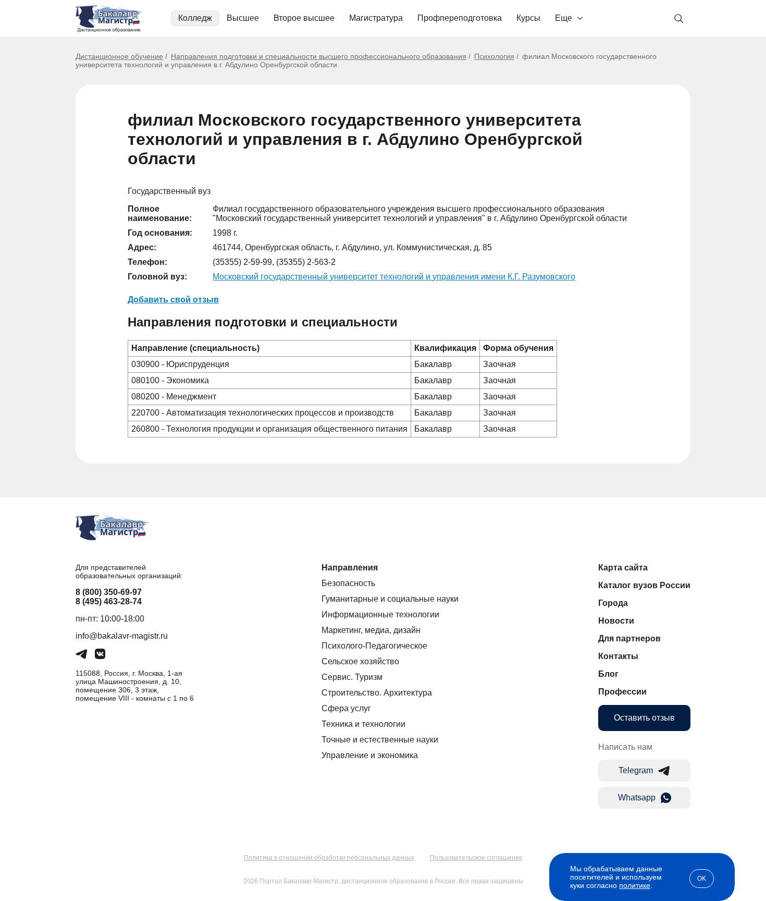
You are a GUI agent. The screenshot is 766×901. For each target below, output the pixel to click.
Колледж (195, 18)
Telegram (636, 770)
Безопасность (348, 583)
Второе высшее (304, 18)
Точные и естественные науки (380, 739)
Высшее (243, 18)
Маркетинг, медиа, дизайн (371, 630)
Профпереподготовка (459, 18)
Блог (608, 673)
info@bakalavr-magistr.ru (122, 635)
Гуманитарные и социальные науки (390, 598)
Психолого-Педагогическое (374, 645)
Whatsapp (637, 797)
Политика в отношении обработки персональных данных (329, 857)
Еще (563, 18)
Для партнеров (629, 638)
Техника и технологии (363, 724)
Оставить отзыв (644, 717)
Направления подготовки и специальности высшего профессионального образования (318, 56)
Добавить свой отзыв (173, 299)
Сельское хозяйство (360, 661)
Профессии (622, 691)
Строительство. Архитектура (377, 692)
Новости (616, 620)
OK (701, 878)
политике (634, 885)
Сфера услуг (346, 708)
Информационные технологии (380, 614)
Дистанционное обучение (119, 56)
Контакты (618, 656)
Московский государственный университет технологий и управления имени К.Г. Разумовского (394, 276)
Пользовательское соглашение (476, 857)
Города (613, 603)
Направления (350, 567)
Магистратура (376, 18)
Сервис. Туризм (352, 677)
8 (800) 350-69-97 (109, 592)
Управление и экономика (370, 755)
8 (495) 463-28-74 (109, 601)
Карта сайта (623, 567)
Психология (494, 56)
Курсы (528, 18)
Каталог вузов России (644, 585)
